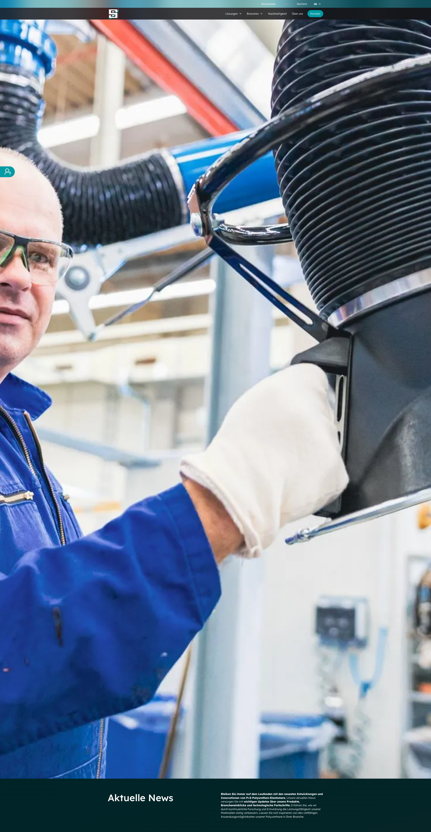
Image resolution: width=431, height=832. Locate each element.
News (286, 4)
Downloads (268, 4)
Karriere (302, 4)
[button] (317, 4)
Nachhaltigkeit (277, 13)
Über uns (297, 13)
